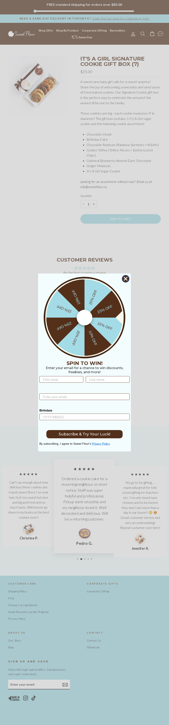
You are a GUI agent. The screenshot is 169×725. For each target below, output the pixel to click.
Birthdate (45, 410)
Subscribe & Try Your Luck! (84, 434)
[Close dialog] (125, 278)
